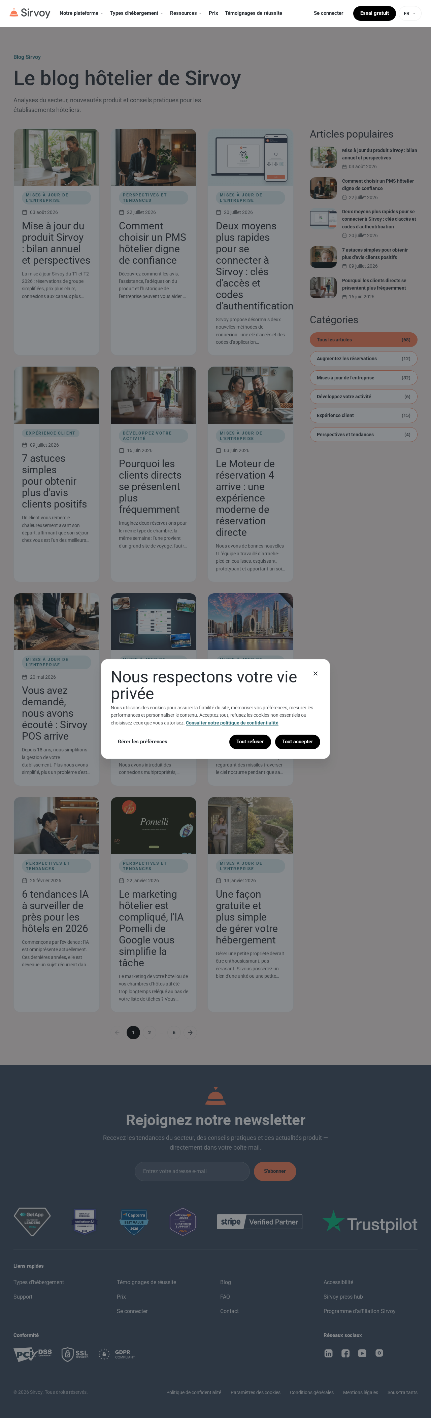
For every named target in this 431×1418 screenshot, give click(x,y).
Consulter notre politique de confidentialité (232, 722)
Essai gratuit (374, 13)
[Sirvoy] (30, 13)
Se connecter (328, 13)
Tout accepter (297, 742)
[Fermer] (315, 673)
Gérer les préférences (142, 742)
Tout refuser (250, 742)
